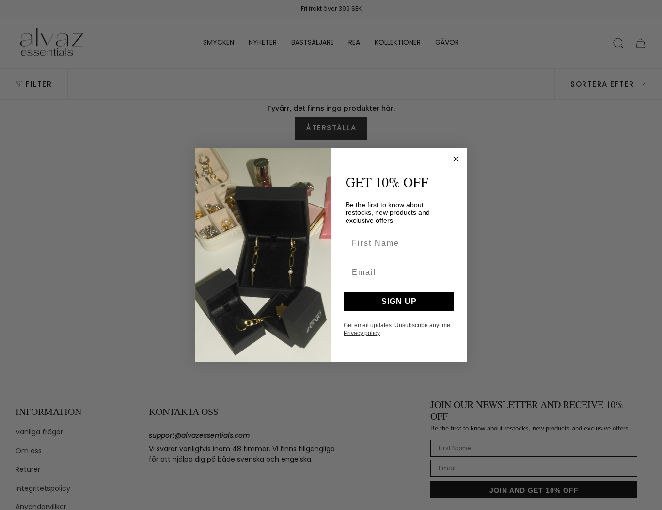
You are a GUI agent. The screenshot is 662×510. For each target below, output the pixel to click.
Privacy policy (362, 333)
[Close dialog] (456, 159)
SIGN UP (399, 301)
